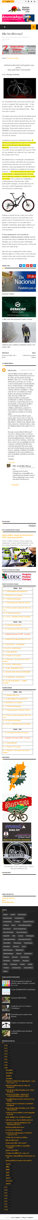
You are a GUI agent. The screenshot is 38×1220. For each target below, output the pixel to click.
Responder (11, 459)
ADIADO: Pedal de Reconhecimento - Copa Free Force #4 (20, 1082)
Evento (20, 936)
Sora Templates (15, 1217)
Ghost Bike (6, 943)
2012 (6, 1201)
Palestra (6, 957)
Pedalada (6, 961)
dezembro (9, 1070)
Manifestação (7, 950)
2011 (5, 1204)
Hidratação (17, 943)
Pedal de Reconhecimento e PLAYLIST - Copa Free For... (19, 1134)
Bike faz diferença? (12, 1140)
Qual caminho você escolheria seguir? (18, 1117)
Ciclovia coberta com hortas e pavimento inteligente (19, 1104)
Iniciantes (6, 946)
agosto (8, 1164)
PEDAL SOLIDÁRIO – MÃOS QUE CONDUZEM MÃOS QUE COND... (18, 1095)
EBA (13, 936)
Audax (13, 914)
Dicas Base (6, 929)
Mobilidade (19, 950)
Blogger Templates (27, 1217)
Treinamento (16, 968)
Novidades (28, 953)
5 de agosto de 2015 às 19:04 (27, 370)
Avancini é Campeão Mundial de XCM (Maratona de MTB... (18, 1123)
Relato (22, 964)
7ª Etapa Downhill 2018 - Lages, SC (17, 1153)
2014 (6, 1195)
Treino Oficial (28, 968)
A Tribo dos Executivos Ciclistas (16, 1137)
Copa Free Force (28, 921)
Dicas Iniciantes (22, 932)
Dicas (13, 925)
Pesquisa (26, 961)
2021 (6, 1059)
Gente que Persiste (24, 939)
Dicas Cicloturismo (20, 929)
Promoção (13, 964)
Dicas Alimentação (25, 925)
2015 (6, 1193)
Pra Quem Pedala (12, 58)
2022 (6, 1056)
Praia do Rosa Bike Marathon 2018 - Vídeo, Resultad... (20, 1091)
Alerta (5, 914)
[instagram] (28, 2)
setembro (9, 1078)
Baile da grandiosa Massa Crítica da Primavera (18, 1086)
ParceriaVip (24, 957)
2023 (6, 1054)
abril (8, 1175)
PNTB (5, 964)
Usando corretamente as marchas (22, 1023)
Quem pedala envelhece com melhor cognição (18, 1147)
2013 (6, 1198)
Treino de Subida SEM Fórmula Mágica (23, 989)
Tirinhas (6, 968)
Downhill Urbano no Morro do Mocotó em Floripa (20, 1100)
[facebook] (25, 2)
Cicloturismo (19, 918)
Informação (6, 39)
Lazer (24, 946)
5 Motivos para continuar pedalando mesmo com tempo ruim (18, 346)
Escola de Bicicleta (8, 898)
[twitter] (31, 2)
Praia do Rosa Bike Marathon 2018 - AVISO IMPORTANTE (20, 1109)
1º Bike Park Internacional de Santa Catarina (17, 319)
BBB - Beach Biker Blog (21, 466)
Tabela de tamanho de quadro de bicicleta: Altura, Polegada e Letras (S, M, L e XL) (23, 983)
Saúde (30, 964)
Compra (17, 921)
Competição (7, 921)
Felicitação (29, 936)
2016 (6, 1190)
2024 (6, 1051)
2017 (6, 1187)
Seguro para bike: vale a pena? (16, 1143)
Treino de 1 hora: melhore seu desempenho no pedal (20, 1113)
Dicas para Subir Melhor (19, 998)
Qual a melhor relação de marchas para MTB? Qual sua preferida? (17, 536)
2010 (6, 1207)
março (8, 1178)
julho (8, 1167)
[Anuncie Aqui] (18, 21)
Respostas (12, 462)
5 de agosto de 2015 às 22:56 (27, 467)
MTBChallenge (8, 953)
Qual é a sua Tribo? (12, 1150)
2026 (6, 1045)
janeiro (8, 1184)
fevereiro (9, 1181)
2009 (6, 1209)
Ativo (3, 900)
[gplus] (34, 2)
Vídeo (5, 971)
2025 (6, 1048)
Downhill (6, 936)
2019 (6, 1065)
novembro (9, 1073)
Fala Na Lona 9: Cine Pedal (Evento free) (19, 1120)
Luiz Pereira (12, 370)
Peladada (16, 961)
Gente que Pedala (9, 939)
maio (8, 1172)
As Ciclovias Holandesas (14, 1130)
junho (8, 1169)
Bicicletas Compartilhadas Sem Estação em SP (20, 1157)
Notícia (19, 953)
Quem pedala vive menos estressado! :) (19, 1160)
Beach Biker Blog (8, 902)
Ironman (16, 946)
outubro (9, 1076)
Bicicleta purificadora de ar (15, 1127)
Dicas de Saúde (8, 932)
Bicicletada (22, 914)
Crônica (5, 925)
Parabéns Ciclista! (8, 294)
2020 (6, 1062)
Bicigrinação (7, 918)
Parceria (15, 957)
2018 (6, 1068)
